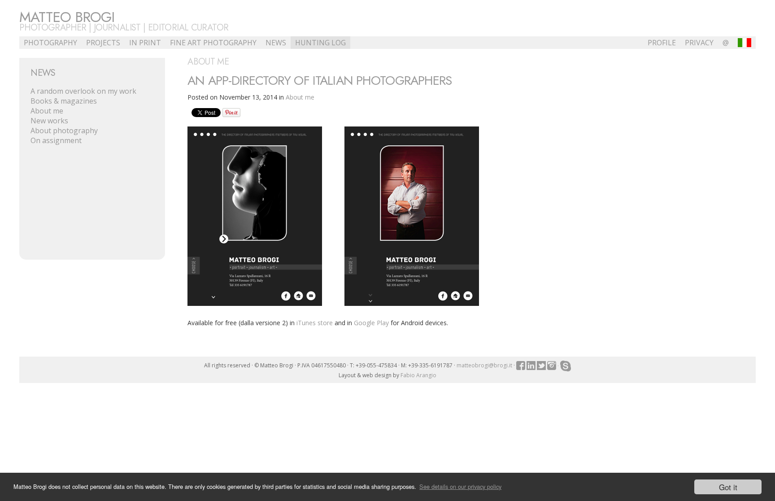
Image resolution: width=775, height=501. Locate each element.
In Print (145, 43)
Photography (50, 43)
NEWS (276, 43)
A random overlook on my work (83, 91)
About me (46, 111)
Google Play (371, 322)
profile (662, 43)
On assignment (56, 140)
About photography (64, 130)
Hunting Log (320, 43)
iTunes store (314, 322)
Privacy (699, 43)
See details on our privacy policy (460, 486)
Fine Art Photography (213, 43)
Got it (728, 486)
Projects (103, 43)
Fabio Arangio (418, 375)
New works (49, 121)
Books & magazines (63, 101)
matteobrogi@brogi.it (484, 365)
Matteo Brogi (66, 17)
